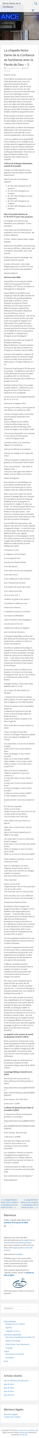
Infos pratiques (10, 1321)
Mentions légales (11, 1414)
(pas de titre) (9, 1384)
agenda (16, 1248)
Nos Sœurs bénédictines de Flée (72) (20, 1337)
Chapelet (9, 1348)
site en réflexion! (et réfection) (16, 1381)
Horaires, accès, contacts (15, 1324)
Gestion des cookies (12, 1417)
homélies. (19, 1254)
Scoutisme (10, 1358)
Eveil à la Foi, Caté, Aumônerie (17, 1344)
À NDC (6, 1351)
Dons (6, 1361)
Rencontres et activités (15, 1354)
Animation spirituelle (12, 1335)
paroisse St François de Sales (16, 1222)
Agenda (9, 1327)
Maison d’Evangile (13, 1341)
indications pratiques (23, 1243)
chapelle (26, 1240)
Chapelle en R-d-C (13, 1331)
